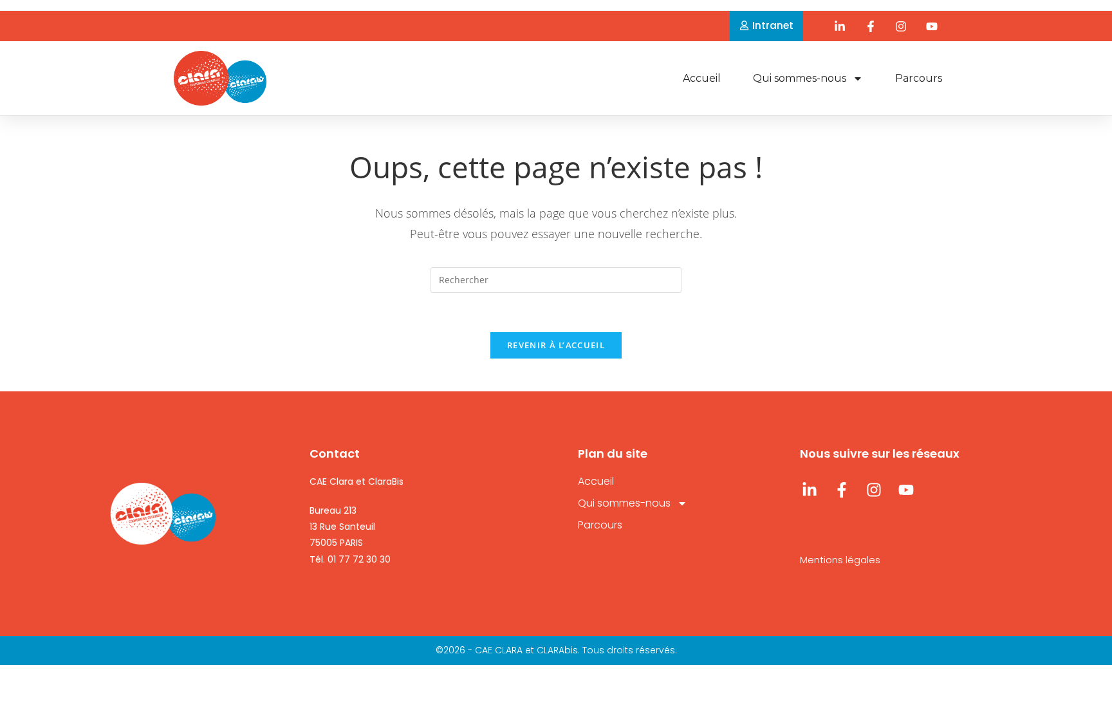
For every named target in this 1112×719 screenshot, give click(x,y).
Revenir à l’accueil (556, 345)
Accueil (702, 78)
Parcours (918, 78)
